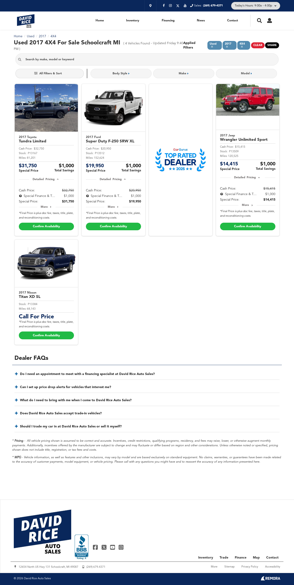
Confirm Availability (46, 226)
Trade (224, 557)
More (44, 207)
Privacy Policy (249, 566)
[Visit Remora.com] (270, 579)
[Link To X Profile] (104, 547)
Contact (232, 20)
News (201, 20)
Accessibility (272, 566)
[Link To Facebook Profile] (96, 547)
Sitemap (229, 566)
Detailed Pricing (43, 179)
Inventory (132, 20)
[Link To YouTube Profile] (113, 547)
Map (256, 557)
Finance (240, 557)
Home (100, 20)
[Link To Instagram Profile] (121, 547)
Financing (168, 20)
